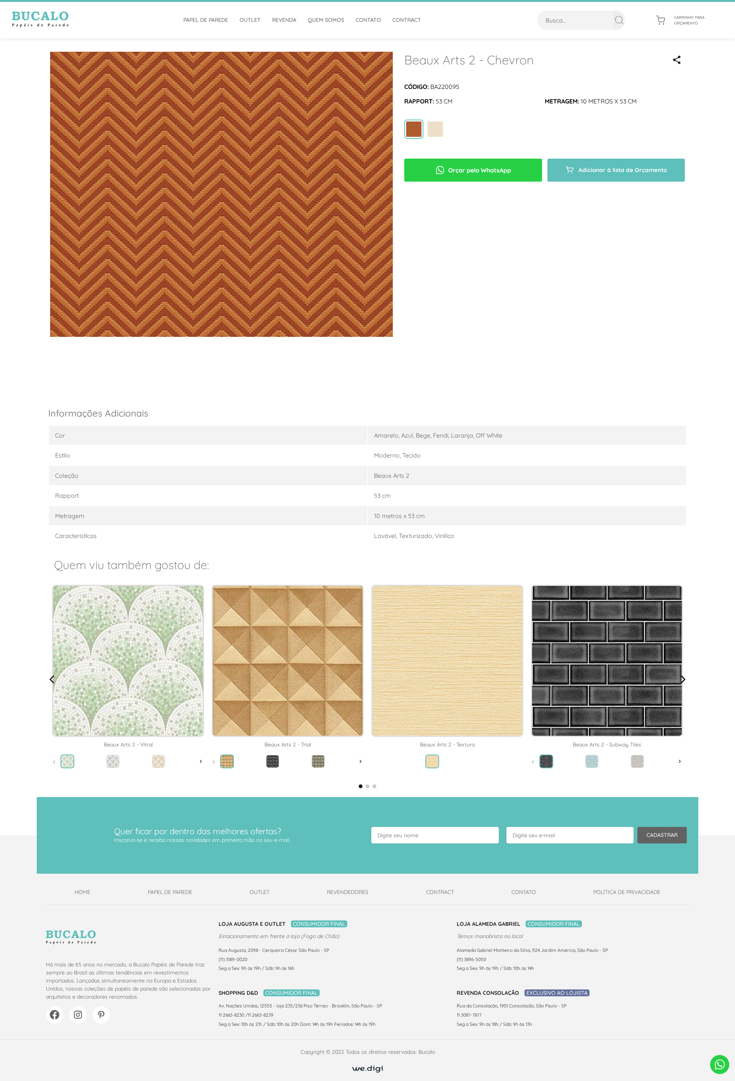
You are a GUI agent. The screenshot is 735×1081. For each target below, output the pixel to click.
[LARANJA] (414, 129)
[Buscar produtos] (619, 20)
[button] (677, 60)
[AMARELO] (435, 129)
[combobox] (581, 20)
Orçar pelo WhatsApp (479, 170)
